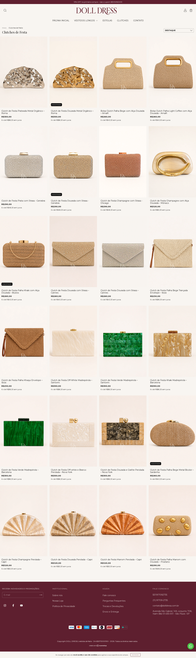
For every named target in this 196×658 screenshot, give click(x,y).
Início (4, 28)
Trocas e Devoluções (113, 606)
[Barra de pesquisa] (5, 10)
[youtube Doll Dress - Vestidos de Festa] (21, 605)
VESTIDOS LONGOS (84, 20)
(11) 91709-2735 (160, 600)
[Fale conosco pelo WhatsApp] (190, 646)
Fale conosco (109, 595)
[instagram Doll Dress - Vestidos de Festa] (5, 605)
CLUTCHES (122, 20)
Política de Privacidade (63, 606)
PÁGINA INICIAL (60, 20)
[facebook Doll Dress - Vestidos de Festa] (13, 605)
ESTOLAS (107, 20)
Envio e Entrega (111, 611)
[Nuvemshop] (98, 646)
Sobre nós (57, 595)
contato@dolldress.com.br (166, 605)
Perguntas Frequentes (114, 601)
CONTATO (138, 20)
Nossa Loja (57, 601)
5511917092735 (160, 594)
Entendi (135, 655)
